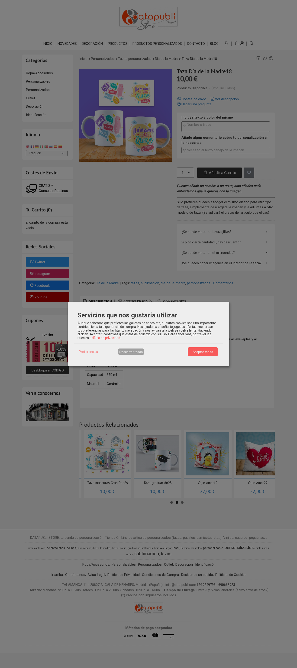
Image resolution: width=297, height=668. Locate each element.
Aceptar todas (203, 352)
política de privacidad (105, 338)
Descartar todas (131, 352)
